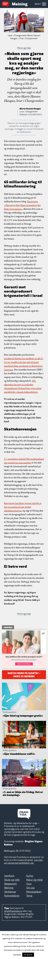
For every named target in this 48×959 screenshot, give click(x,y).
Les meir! (17, 954)
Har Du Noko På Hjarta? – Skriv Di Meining (24, 674)
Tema (29, 895)
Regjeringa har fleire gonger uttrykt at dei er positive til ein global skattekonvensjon (22, 506)
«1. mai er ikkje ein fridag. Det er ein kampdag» (23, 793)
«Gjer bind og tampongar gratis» (23, 715)
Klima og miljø (24, 613)
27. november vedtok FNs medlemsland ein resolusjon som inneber (24, 460)
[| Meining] (19, 4)
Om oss (30, 887)
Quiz (28, 883)
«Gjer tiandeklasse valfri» (19, 754)
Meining (8, 887)
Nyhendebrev (12, 895)
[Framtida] (6, 4)
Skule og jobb (12, 879)
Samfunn (9, 875)
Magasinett (10, 883)
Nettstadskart (34, 891)
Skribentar (10, 891)
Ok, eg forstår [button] (28, 955)
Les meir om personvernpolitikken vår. (23, 861)
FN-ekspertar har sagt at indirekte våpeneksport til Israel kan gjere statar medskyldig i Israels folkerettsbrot (22, 386)
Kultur (29, 875)
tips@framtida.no (13, 911)
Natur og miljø (34, 879)
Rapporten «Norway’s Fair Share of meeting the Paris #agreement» (22, 205)
